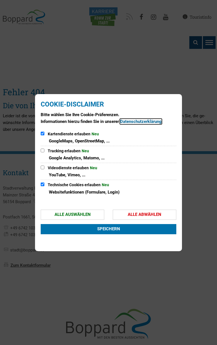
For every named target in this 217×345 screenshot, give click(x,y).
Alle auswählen (73, 214)
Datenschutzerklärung (141, 121)
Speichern (108, 228)
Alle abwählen (144, 214)
